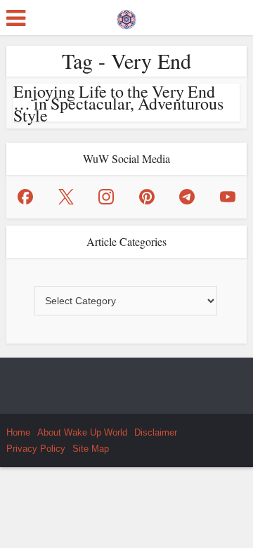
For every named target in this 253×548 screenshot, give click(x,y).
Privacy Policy (35, 448)
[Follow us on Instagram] (106, 196)
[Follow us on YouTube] (227, 196)
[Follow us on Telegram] (187, 196)
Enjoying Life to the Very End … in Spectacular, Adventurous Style (118, 103)
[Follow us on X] (66, 196)
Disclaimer (155, 432)
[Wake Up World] (126, 16)
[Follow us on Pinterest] (147, 196)
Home (18, 432)
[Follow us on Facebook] (25, 196)
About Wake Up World (82, 432)
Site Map (90, 448)
